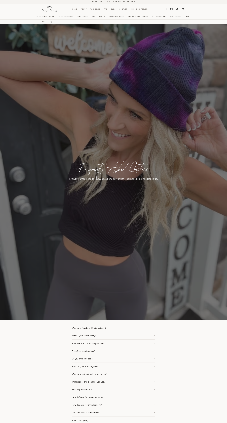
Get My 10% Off (113, 228)
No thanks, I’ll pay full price (113, 234)
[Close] (136, 188)
